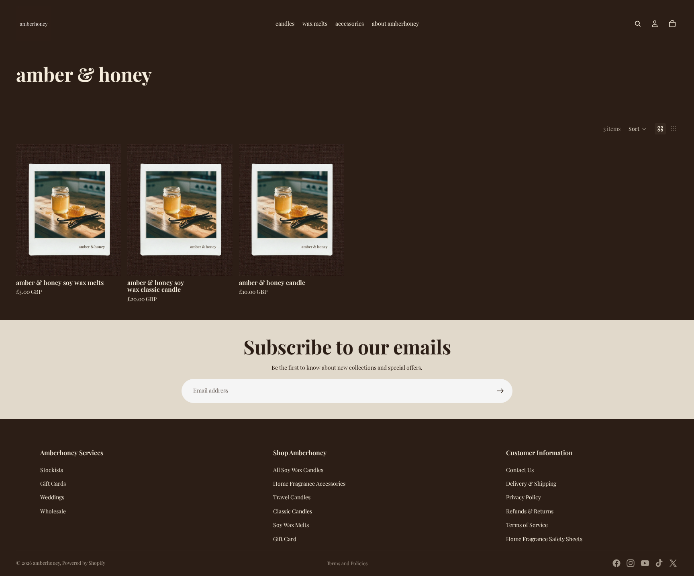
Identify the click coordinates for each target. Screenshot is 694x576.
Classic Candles (292, 511)
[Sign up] (500, 391)
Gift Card (284, 539)
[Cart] (672, 24)
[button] (638, 129)
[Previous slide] (28, 210)
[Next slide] (109, 210)
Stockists (51, 470)
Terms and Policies (347, 563)
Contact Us (520, 470)
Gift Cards (53, 483)
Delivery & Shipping (531, 483)
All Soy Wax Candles (298, 470)
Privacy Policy (523, 497)
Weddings (52, 497)
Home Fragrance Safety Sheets (544, 539)
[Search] (638, 24)
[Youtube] (645, 563)
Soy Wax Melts (291, 525)
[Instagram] (630, 563)
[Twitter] (673, 563)
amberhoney (46, 563)
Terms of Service (527, 525)
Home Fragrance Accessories (309, 483)
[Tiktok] (659, 563)
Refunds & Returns (529, 511)
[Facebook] (616, 563)
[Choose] (331, 263)
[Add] (109, 263)
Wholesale (53, 511)
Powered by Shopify (83, 563)
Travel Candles (291, 497)
